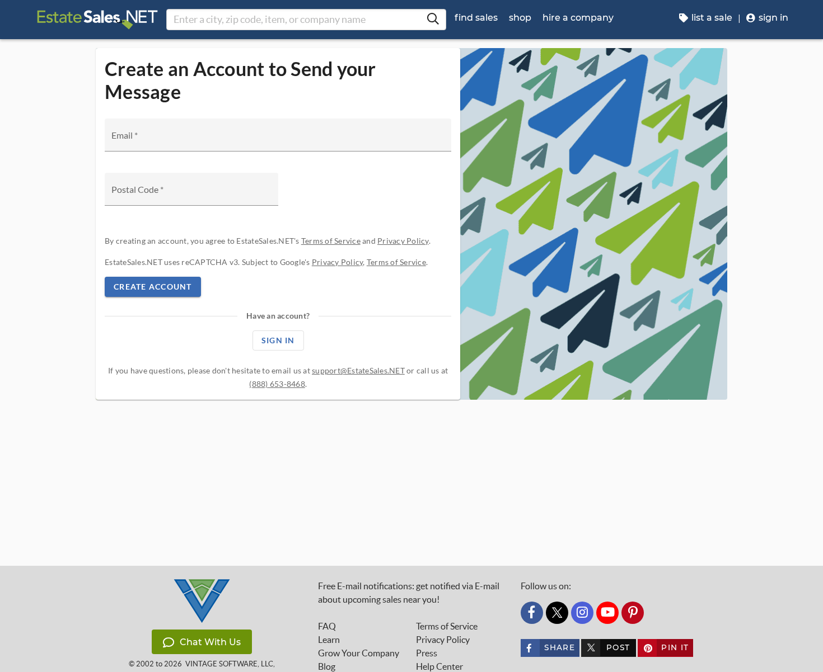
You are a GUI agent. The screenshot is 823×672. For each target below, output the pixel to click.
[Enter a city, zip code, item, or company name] (432, 19)
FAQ (327, 626)
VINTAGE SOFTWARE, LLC (229, 664)
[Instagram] (582, 613)
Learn (329, 640)
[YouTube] (607, 613)
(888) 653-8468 (277, 384)
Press (426, 653)
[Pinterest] (632, 613)
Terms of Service (331, 240)
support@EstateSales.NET (358, 370)
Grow (358, 653)
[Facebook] (532, 613)
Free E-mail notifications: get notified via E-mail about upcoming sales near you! (408, 592)
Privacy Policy (403, 240)
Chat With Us (210, 642)
